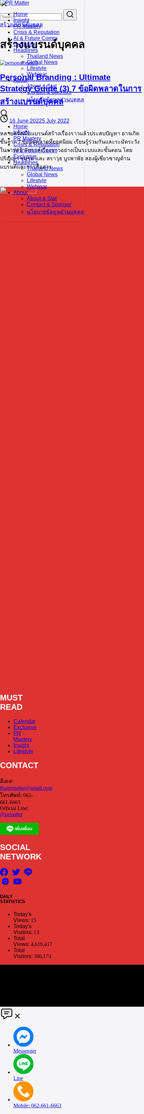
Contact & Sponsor (49, 92)
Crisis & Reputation (36, 32)
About (20, 80)
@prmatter (11, 814)
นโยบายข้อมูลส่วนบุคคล (55, 99)
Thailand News (45, 56)
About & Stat (42, 86)
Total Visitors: (23, 953)
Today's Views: (22, 917)
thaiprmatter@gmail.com (26, 788)
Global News (42, 62)
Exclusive (25, 44)
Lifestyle (37, 68)
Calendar (24, 721)
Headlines (25, 50)
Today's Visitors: (23, 929)
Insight (21, 20)
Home (20, 14)
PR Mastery (27, 26)
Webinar (37, 74)
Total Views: (22, 941)
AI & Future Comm (35, 38)
